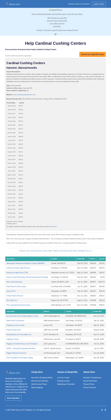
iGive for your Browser (39, 381)
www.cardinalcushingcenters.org (24, 94)
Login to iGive (99, 4)
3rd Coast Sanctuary (14, 282)
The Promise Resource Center (36, 251)
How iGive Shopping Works (41, 378)
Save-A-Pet (10, 291)
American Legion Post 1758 (17, 273)
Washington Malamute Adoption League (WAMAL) (25, 263)
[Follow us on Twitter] (102, 410)
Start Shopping (37, 387)
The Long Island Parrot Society (18, 305)
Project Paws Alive (13, 330)
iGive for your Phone (39, 384)
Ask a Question (13, 398)
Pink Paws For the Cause (16, 286)
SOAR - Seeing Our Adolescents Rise (20, 348)
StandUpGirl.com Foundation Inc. (19, 334)
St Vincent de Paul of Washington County (22, 316)
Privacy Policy (88, 384)
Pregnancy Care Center (15, 325)
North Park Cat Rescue (15, 321)
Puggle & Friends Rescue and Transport (21, 344)
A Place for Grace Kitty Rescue (18, 268)
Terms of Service (89, 387)
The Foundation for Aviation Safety (19, 358)
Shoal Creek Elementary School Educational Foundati (27, 277)
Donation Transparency (92, 378)
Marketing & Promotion (66, 384)
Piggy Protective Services (16, 353)
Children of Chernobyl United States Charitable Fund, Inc (72, 251)
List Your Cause (63, 378)
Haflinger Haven (12, 339)
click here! (53, 226)
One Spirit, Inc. (12, 300)
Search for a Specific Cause (92, 54)
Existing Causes (63, 381)
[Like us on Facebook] (105, 410)
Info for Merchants (90, 381)
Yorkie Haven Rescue (14, 296)
